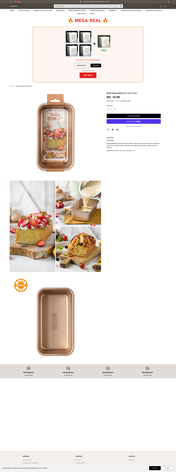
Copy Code (96, 65)
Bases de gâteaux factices (77, 10)
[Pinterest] (117, 129)
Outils (92, 13)
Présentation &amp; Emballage (131, 10)
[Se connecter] (161, 6)
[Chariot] (164, 6)
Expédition (117, 101)
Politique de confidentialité (30, 463)
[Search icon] (121, 6)
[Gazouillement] (112, 129)
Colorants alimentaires (97, 10)
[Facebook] (108, 129)
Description (110, 137)
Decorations (60, 10)
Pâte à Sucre (81, 13)
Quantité (110, 106)
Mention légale (27, 460)
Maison (12, 10)
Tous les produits (24, 10)
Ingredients (113, 10)
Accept (167, 468)
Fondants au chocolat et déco (43, 10)
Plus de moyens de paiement (134, 126)
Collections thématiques (154, 10)
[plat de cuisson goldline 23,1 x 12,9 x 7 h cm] (55, 134)
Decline (154, 468)
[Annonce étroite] (168, 1)
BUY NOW (88, 75)
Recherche (132, 460)
